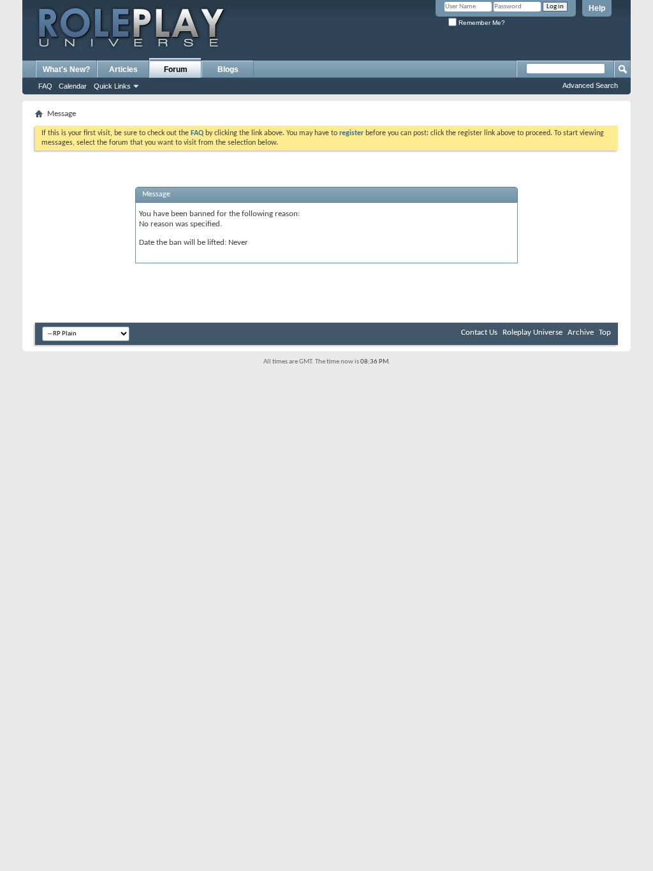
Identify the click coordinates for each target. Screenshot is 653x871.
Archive (581, 332)
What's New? (66, 69)
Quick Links (112, 86)
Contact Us (479, 332)
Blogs (227, 69)
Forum (175, 69)
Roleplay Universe (532, 332)
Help (597, 8)
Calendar (73, 86)
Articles (123, 69)
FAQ (45, 86)
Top (605, 332)
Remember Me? (481, 22)
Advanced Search (590, 85)
